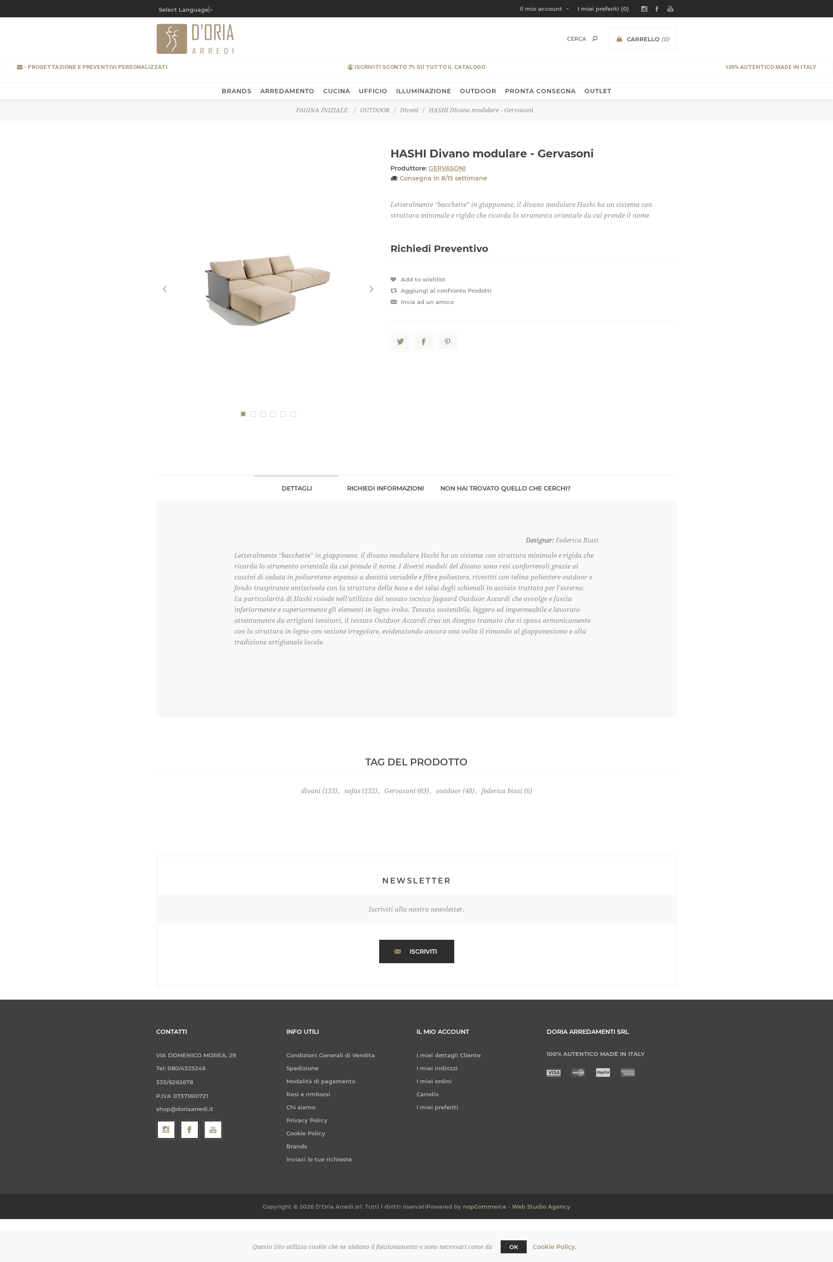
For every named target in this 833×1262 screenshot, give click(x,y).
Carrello (427, 1094)
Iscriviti (423, 951)
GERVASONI (447, 168)
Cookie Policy (305, 1133)
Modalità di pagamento (320, 1081)
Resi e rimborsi (308, 1094)
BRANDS (237, 91)
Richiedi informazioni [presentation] (385, 488)
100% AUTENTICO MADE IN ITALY (770, 67)
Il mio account (541, 8)
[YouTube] (213, 1129)
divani (311, 791)
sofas (352, 791)
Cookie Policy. (554, 1247)
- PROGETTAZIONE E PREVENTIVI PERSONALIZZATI (95, 67)
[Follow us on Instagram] (166, 1129)
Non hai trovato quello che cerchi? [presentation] (505, 488)
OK (513, 1246)
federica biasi (502, 791)
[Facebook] (189, 1129)
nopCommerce (484, 1206)
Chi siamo (300, 1107)
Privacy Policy (307, 1120)
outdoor (448, 791)
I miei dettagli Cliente (448, 1055)
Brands (296, 1146)
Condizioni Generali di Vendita (330, 1055)
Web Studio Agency (541, 1206)
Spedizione (302, 1068)
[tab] (296, 488)
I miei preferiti (437, 1107)
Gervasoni (400, 791)
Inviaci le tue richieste (319, 1159)
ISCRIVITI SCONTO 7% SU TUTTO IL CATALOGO (419, 67)
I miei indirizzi (437, 1068)
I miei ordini (434, 1081)
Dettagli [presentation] (297, 488)
